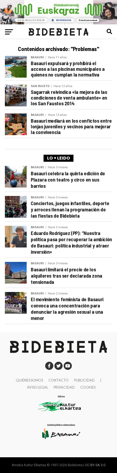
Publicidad (84, 380)
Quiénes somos (29, 380)
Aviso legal (37, 387)
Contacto (58, 380)
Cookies (88, 387)
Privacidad (64, 387)
